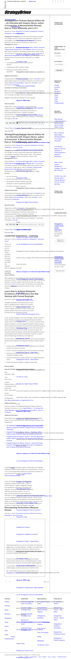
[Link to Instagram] (62, 1)
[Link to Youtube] (54, 1)
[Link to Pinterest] (65, 1)
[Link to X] (56, 1)
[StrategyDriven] (18, 12)
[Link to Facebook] (59, 1)
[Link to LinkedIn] (51, 1)
